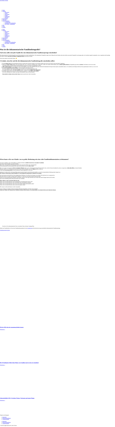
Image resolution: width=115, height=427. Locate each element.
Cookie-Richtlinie (5, 419)
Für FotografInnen (5, 20)
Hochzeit (6, 17)
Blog (3, 25)
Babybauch (7, 12)
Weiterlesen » (2, 329)
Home (3, 10)
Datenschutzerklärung (6, 418)
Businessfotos (5, 18)
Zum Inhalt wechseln (4, 0)
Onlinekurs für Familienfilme (10, 23)
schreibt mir (30, 228)
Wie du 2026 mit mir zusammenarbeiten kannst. (12, 327)
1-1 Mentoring (7, 21)
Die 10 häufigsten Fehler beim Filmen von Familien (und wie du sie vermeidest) (19, 362)
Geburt (6, 13)
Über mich (4, 19)
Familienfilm (7, 16)
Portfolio (4, 11)
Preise (3, 26)
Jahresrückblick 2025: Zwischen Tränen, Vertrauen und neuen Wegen (17, 398)
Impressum (4, 417)
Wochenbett (7, 14)
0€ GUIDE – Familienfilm (10, 24)
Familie (6, 15)
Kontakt (3, 27)
